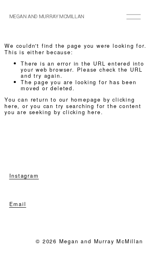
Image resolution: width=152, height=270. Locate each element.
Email (17, 204)
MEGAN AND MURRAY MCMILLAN (46, 16)
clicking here (82, 112)
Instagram (24, 175)
